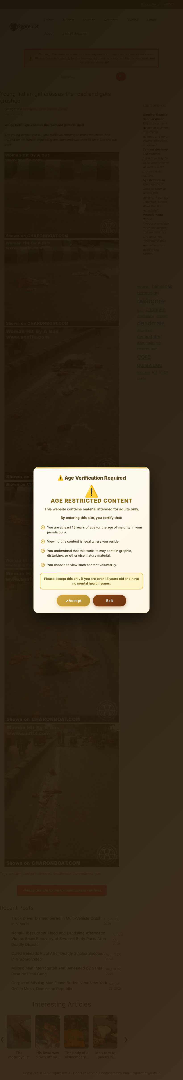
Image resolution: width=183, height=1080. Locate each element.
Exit (109, 600)
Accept (75, 600)
